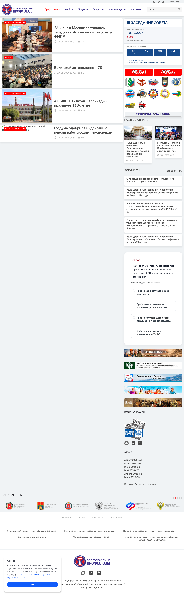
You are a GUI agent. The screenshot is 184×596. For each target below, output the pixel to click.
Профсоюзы (51, 9)
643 (83, 110)
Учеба (68, 9)
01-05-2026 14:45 (136, 160)
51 (82, 73)
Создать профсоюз (168, 72)
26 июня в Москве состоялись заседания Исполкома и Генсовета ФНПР (83, 32)
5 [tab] (181, 498)
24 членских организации (153, 114)
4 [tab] (179, 498)
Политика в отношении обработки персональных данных (91, 531)
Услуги (81, 9)
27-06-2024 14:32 (66, 42)
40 (82, 138)
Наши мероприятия (137, 120)
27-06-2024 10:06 (66, 110)
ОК (32, 584)
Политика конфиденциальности (31, 537)
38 (82, 42)
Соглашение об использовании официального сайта (31, 531)
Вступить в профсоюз (139, 72)
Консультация (115, 9)
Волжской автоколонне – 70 (78, 68)
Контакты (135, 9)
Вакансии (116, 517)
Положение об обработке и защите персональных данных (150, 531)
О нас (82, 517)
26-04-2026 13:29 (167, 155)
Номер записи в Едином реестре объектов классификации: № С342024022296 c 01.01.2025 (150, 538)
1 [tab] (173, 498)
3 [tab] (177, 498)
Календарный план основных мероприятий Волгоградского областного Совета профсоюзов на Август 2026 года (152, 192)
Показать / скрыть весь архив (140, 484)
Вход (172, 2)
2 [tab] (175, 498)
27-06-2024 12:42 (66, 73)
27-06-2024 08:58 (66, 138)
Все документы (174, 171)
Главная (67, 517)
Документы (132, 170)
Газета (8, 58)
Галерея (97, 9)
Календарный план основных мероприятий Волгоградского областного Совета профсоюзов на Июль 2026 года (152, 239)
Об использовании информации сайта (91, 537)
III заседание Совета (147, 23)
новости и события (15, 22)
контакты (98, 517)
